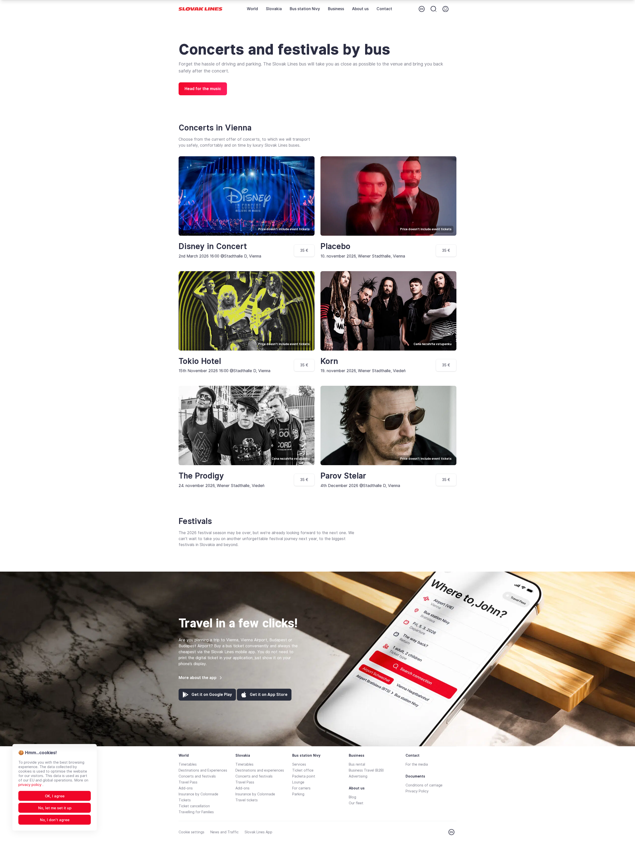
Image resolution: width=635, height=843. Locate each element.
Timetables (188, 764)
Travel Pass (188, 782)
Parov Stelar (343, 476)
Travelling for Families (196, 812)
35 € (304, 250)
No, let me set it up (54, 808)
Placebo (335, 246)
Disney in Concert (213, 246)
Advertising (358, 776)
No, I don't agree (54, 820)
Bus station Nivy (305, 8)
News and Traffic (224, 832)
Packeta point (303, 776)
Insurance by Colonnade (198, 794)
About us (360, 8)
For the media (417, 764)
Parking (298, 794)
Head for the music (203, 88)
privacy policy (30, 784)
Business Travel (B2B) (366, 770)
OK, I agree (54, 796)
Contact (384, 8)
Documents (415, 776)
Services (299, 764)
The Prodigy (201, 476)
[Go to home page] (200, 9)
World (252, 8)
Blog (352, 797)
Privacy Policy (417, 791)
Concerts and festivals (197, 776)
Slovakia (274, 8)
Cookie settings (191, 832)
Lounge (298, 782)
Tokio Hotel (200, 361)
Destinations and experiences (259, 770)
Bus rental (357, 764)
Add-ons (186, 788)
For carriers (301, 788)
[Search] (434, 9)
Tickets (185, 800)
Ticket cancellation (194, 806)
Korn (329, 361)
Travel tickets (246, 800)
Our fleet (356, 803)
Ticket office (303, 770)
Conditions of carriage (424, 785)
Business (336, 8)
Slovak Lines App (258, 832)
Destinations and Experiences (203, 770)
